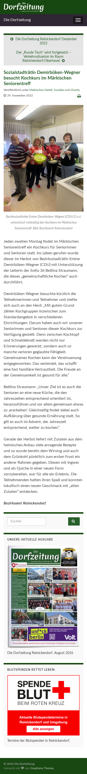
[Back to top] (76, 763)
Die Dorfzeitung (17, 20)
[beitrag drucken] (79, 96)
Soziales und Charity (67, 89)
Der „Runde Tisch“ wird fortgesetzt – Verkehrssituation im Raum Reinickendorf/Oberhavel (43, 57)
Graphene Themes (42, 768)
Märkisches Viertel (40, 89)
